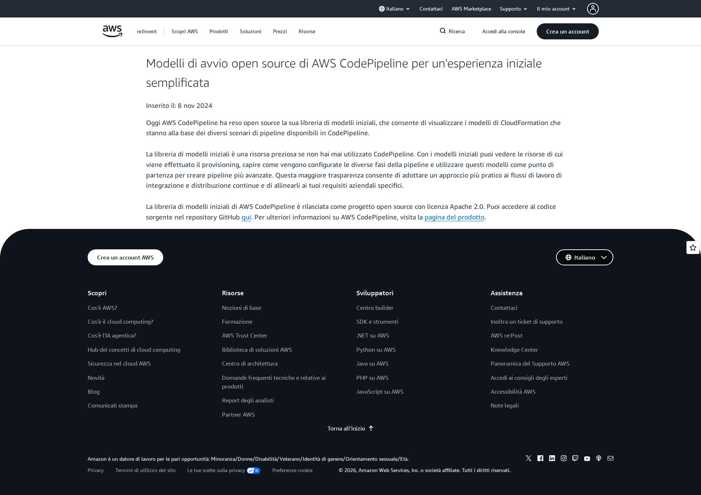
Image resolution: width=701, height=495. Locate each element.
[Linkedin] (552, 459)
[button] (185, 31)
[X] (529, 459)
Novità (96, 377)
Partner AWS (238, 414)
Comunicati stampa (112, 405)
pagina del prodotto (454, 217)
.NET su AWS (372, 335)
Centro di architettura (249, 363)
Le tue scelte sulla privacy (216, 470)
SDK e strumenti (377, 321)
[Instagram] (564, 459)
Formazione (237, 321)
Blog (94, 391)
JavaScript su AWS (379, 391)
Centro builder (375, 307)
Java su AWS (372, 363)
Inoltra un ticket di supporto (527, 321)
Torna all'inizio (346, 428)
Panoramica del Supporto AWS (530, 363)
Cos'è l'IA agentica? (112, 335)
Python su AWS (376, 349)
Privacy (96, 470)
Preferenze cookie (292, 470)
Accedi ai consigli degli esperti (529, 377)
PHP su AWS (372, 377)
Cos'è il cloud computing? (120, 321)
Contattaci (504, 307)
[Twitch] (575, 459)
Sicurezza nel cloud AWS (119, 363)
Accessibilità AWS (513, 391)
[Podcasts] (599, 459)
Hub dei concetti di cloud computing (134, 349)
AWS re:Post (506, 335)
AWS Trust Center (244, 335)
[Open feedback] (693, 247)
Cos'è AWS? (102, 307)
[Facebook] (540, 459)
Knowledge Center (514, 349)
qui (246, 217)
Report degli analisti (248, 400)
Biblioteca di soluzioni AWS (257, 349)
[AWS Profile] (593, 9)
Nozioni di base (241, 307)
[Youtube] (587, 459)
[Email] (610, 459)
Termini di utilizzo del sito (145, 470)
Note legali (505, 405)
